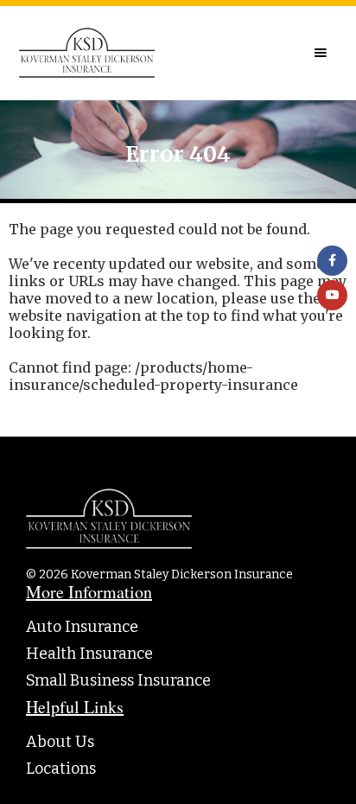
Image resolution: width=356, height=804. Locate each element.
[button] (321, 53)
